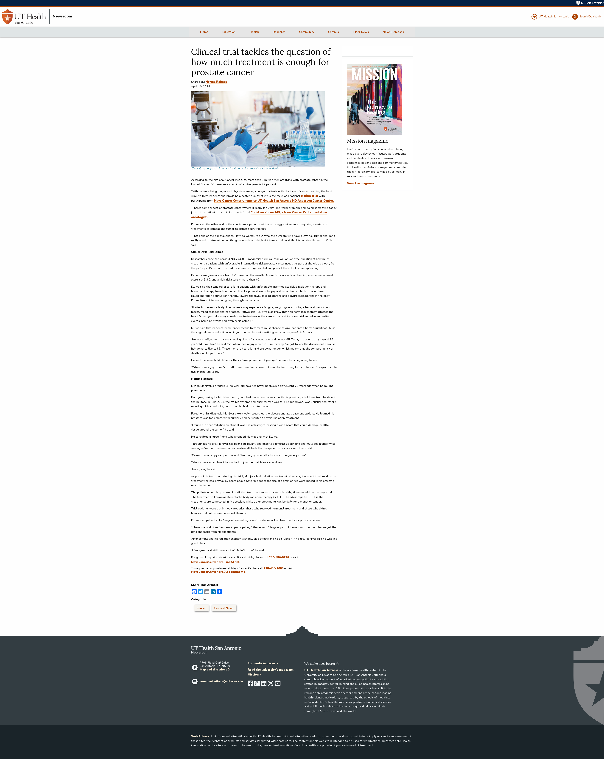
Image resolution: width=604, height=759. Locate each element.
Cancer (201, 608)
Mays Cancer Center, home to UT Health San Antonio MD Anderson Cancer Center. (274, 201)
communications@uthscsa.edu (221, 681)
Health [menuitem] (254, 32)
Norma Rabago (216, 82)
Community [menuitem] (306, 32)
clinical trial (309, 196)
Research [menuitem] (279, 32)
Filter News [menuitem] (361, 32)
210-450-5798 (279, 557)
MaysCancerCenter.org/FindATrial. (215, 562)
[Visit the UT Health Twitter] (271, 685)
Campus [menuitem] (333, 32)
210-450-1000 (273, 568)
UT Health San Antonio (321, 670)
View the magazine (360, 183)
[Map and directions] (194, 667)
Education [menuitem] (228, 32)
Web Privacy (200, 736)
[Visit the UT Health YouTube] (277, 685)
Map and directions (213, 669)
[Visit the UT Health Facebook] (250, 685)
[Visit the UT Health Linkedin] (263, 685)
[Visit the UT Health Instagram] (257, 685)
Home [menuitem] (204, 32)
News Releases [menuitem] (393, 32)
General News (224, 608)
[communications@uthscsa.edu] (194, 681)
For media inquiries (262, 663)
